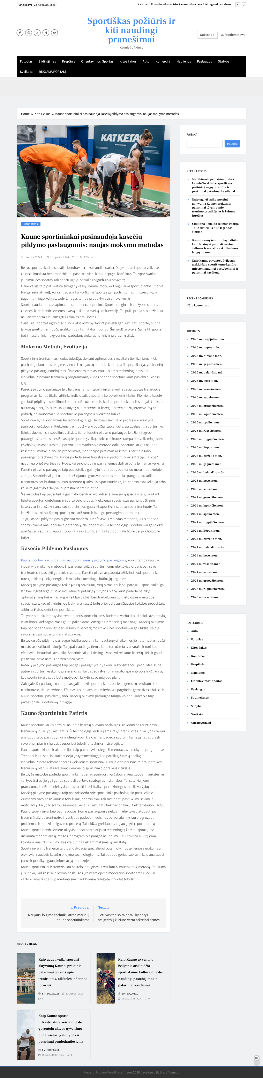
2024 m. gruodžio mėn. (207, 497)
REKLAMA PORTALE (53, 71)
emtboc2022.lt (34, 257)
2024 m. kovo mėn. (204, 556)
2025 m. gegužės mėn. (207, 464)
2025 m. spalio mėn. (205, 422)
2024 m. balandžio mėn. (208, 547)
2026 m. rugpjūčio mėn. (208, 339)
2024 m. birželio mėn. (206, 539)
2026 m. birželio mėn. (206, 356)
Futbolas (26, 61)
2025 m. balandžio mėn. (208, 472)
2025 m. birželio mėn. (206, 456)
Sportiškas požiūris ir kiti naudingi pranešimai (131, 30)
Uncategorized (201, 723)
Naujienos (183, 61)
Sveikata (26, 71)
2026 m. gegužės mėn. (207, 364)
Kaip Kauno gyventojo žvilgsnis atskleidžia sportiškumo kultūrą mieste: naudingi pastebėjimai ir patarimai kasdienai (140, 972)
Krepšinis (68, 61)
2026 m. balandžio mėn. (208, 372)
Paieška (192, 134)
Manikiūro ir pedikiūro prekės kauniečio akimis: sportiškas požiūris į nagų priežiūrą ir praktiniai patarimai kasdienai (213, 185)
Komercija (163, 61)
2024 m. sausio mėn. (205, 572)
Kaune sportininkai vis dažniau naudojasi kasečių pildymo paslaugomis (73, 560)
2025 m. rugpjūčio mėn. (208, 439)
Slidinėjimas (47, 61)
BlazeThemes (169, 1072)
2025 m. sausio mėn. (205, 489)
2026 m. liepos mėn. (205, 347)
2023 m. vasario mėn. (206, 597)
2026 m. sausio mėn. (206, 397)
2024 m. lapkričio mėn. (207, 506)
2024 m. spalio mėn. (205, 514)
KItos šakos (128, 61)
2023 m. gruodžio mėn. (207, 581)
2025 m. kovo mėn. (204, 481)
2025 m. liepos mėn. (205, 447)
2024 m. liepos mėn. (205, 531)
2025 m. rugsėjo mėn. (206, 431)
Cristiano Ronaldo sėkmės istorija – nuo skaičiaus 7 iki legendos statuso (184, 4)
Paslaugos (204, 61)
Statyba (224, 61)
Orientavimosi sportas (97, 61)
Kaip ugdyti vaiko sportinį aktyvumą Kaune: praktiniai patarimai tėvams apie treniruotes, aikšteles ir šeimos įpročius (62, 972)
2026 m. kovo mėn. (204, 381)
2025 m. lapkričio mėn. (207, 414)
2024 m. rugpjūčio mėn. (208, 522)
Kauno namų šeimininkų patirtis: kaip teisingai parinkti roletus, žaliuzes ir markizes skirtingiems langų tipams (215, 246)
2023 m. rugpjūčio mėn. (208, 589)
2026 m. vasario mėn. (206, 389)
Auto (146, 61)
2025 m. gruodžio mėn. (207, 406)
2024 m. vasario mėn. (206, 564)
